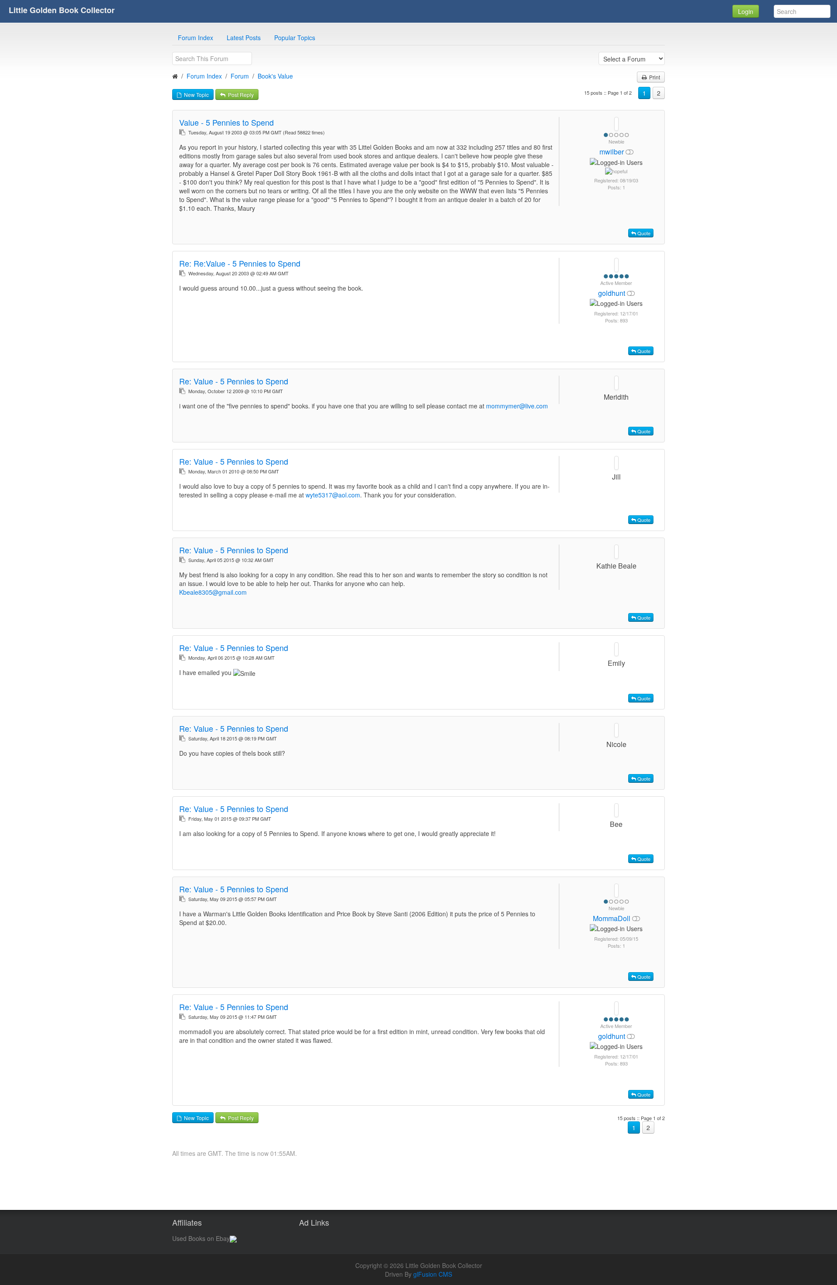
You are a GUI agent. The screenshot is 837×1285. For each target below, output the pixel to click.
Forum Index (195, 37)
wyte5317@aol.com (333, 494)
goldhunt (612, 293)
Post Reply (239, 94)
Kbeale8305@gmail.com (213, 592)
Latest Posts (244, 37)
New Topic (195, 94)
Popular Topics (294, 37)
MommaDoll (612, 918)
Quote (643, 233)
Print (653, 77)
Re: (239, 263)
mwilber (612, 152)
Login (745, 11)
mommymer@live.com (517, 405)
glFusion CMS (432, 1274)
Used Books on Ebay (201, 1238)
